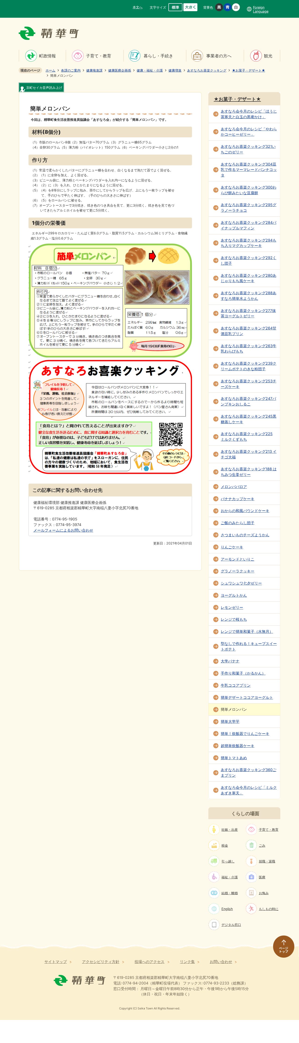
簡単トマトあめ (234, 758)
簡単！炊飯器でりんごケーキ (245, 733)
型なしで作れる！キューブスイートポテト (249, 646)
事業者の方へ (218, 55)
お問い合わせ (221, 962)
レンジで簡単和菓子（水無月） (247, 631)
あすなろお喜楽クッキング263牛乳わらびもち (248, 349)
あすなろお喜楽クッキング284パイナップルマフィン (248, 225)
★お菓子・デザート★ (248, 70)
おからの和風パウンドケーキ (245, 511)
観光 (268, 55)
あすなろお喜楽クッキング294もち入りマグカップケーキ (248, 243)
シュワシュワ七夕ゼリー (241, 583)
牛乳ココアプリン (236, 685)
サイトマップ (55, 962)
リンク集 (187, 962)
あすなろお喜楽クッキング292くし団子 (248, 261)
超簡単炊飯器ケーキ (237, 746)
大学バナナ (230, 661)
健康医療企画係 (119, 70)
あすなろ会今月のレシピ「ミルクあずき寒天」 (249, 790)
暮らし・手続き (158, 55)
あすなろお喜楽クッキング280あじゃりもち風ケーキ (248, 278)
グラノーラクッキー (237, 571)
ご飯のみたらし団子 (237, 523)
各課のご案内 (71, 70)
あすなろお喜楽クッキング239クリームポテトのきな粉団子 (248, 366)
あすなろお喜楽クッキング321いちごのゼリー (248, 149)
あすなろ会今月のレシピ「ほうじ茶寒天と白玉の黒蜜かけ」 (249, 114)
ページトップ (281, 949)
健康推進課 (94, 70)
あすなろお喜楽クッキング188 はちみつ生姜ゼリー (249, 472)
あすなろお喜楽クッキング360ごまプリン (248, 773)
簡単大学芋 (230, 721)
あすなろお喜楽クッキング (206, 70)
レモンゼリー (232, 607)
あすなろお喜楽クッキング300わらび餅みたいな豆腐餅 (248, 190)
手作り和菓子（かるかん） (243, 673)
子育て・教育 (98, 55)
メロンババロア (234, 487)
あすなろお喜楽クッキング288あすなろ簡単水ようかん (248, 296)
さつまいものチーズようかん (245, 535)
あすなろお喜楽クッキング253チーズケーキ (248, 384)
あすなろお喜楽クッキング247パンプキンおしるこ (248, 401)
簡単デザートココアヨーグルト (247, 697)
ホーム (50, 70)
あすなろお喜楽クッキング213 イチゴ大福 (249, 454)
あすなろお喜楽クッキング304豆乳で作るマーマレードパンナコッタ (249, 170)
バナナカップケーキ (237, 499)
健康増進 (175, 70)
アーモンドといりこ (237, 559)
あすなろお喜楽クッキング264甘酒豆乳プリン (248, 331)
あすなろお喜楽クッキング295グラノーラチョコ (248, 208)
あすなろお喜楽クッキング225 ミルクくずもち (247, 437)
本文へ (137, 7)
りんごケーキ (232, 547)
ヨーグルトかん (234, 595)
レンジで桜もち (234, 619)
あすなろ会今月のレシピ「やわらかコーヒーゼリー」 (249, 132)
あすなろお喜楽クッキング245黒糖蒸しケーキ (248, 419)
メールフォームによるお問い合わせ (63, 530)
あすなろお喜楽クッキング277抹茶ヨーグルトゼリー (248, 313)
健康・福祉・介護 (150, 70)
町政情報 (47, 55)
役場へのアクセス (149, 962)
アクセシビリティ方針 (100, 962)
